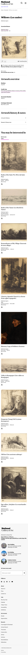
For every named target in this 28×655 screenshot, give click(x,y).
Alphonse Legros (4, 29)
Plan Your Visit (4, 599)
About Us (3, 588)
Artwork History (5, 118)
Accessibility (4, 607)
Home (2, 10)
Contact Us (3, 593)
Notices (2, 650)
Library (2, 634)
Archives (3, 637)
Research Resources (6, 122)
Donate (2, 616)
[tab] (5, 138)
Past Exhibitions (4, 639)
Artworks (6, 10)
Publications (3, 642)
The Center (3, 629)
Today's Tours (4, 604)
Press (2, 591)
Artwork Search (4, 627)
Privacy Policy (3, 652)
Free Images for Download (7, 624)
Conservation (4, 632)
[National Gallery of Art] (14, 529)
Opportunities (4, 618)
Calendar (3, 602)
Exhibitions (3, 609)
